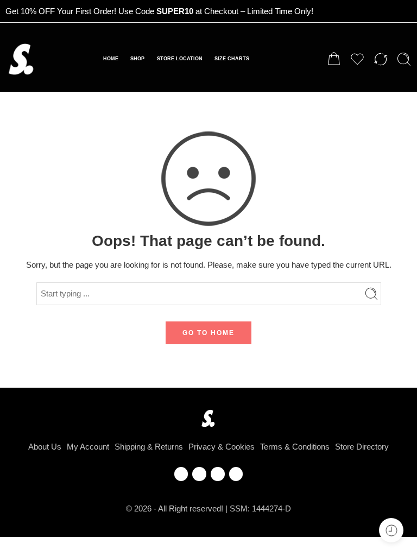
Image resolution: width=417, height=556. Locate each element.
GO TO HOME (208, 333)
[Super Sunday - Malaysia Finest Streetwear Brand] (21, 59)
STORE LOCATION (180, 58)
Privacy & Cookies (221, 447)
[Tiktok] (236, 474)
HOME (110, 58)
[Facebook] (181, 474)
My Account (88, 447)
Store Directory (362, 447)
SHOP (137, 58)
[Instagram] (218, 474)
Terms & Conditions (295, 447)
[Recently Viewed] (391, 530)
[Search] (404, 59)
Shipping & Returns (149, 447)
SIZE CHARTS (231, 58)
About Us (44, 447)
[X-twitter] (199, 474)
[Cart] (334, 59)
